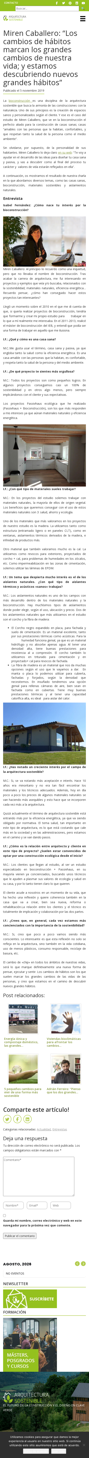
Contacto (11, 3)
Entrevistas (59, 1129)
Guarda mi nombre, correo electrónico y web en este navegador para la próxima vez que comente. (42, 1223)
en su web (65, 152)
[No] (84, 1445)
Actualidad (44, 1129)
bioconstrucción (20, 101)
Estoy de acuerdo (36, 1451)
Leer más (59, 1451)
